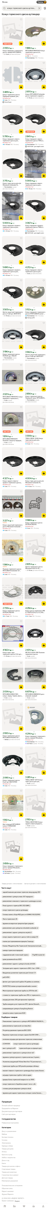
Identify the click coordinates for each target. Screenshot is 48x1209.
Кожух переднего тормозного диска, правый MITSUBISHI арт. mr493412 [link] (13, 51)
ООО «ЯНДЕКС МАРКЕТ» (15, 1198)
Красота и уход (7, 1154)
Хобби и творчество (8, 1157)
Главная (5, 1206)
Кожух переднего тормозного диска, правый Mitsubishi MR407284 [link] (13, 867)
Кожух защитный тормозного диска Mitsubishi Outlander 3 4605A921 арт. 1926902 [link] (12, 526)
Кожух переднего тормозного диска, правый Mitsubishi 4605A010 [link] (35, 737)
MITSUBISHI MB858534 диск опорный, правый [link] (34, 695)
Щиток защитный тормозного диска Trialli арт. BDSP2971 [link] (35, 355)
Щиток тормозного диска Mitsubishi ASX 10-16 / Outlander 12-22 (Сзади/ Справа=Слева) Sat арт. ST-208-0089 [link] (34, 567)
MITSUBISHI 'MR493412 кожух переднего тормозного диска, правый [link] (13, 397)
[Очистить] (39, 8)
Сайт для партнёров (8, 1114)
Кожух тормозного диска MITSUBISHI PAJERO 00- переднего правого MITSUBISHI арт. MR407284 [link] (12, 736)
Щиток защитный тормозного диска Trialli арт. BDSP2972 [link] (13, 313)
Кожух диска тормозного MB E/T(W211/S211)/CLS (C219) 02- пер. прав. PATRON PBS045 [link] (35, 611)
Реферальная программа (10, 1123)
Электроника (6, 1143)
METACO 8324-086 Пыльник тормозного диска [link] (35, 653)
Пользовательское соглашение (12, 1185)
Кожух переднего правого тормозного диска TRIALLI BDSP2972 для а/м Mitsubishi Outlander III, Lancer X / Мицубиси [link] (35, 226)
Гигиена (4, 1140)
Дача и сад (5, 1160)
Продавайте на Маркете (10, 1108)
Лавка (14, 1206)
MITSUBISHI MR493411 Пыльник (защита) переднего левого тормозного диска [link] (13, 439)
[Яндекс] (17, 1201)
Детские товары (7, 1178)
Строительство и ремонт (10, 1175)
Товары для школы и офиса (11, 1166)
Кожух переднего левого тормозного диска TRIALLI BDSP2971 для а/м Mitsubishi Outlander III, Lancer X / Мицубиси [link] (34, 140)
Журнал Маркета (7, 1194)
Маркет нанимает (8, 1191)
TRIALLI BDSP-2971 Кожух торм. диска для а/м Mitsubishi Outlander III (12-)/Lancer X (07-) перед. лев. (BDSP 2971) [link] (34, 780)
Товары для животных (9, 1172)
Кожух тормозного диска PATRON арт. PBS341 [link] (11, 355)
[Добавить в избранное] (21, 19)
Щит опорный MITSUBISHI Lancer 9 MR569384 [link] (11, 825)
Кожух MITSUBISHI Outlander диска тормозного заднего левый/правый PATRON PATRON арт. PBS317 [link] (35, 95)
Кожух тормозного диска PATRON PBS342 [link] (33, 523)
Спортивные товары (8, 1169)
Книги (4, 1163)
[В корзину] (21, 43)
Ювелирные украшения (10, 1181)
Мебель (4, 1134)
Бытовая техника (7, 1137)
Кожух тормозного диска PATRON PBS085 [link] (11, 611)
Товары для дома (7, 1149)
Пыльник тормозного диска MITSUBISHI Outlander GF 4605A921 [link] (12, 570)
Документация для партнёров (12, 1111)
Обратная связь (7, 1188)
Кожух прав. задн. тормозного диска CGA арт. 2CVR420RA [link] (12, 653)
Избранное (24, 1206)
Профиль (43, 1206)
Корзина (33, 1206)
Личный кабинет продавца (11, 1105)
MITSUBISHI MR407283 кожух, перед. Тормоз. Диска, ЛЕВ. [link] (13, 695)
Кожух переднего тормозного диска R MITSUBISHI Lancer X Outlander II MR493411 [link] (35, 313)
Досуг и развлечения (9, 1131)
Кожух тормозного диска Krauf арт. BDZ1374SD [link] (11, 781)
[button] (45, 8)
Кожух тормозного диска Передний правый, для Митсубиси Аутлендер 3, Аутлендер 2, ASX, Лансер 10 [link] (12, 95)
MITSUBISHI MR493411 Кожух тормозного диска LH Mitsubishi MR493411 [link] (35, 51)
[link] (21, 892)
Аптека (4, 1152)
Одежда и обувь (7, 1146)
